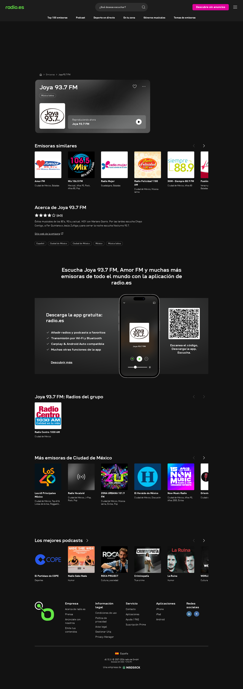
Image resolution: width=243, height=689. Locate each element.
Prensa (69, 614)
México (99, 244)
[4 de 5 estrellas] (49, 215)
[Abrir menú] (235, 7)
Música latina (47, 96)
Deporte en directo (104, 18)
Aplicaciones (132, 614)
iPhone (160, 609)
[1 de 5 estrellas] (37, 215)
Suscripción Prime (136, 624)
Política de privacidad (101, 620)
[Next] (204, 144)
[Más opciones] (144, 86)
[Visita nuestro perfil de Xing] (196, 614)
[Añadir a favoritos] (135, 86)
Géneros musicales (154, 18)
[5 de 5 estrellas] (54, 215)
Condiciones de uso (106, 613)
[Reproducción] (139, 122)
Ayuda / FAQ (132, 619)
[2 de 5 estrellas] (41, 215)
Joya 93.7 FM (80, 124)
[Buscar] (143, 7)
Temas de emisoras (185, 18)
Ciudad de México (58, 244)
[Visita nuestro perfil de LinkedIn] (189, 614)
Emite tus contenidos (71, 630)
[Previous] (193, 144)
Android (160, 619)
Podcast (80, 18)
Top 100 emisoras (57, 18)
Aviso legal (101, 627)
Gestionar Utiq (103, 632)
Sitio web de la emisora (47, 234)
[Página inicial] (40, 74)
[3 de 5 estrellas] (45, 215)
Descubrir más (61, 362)
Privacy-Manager (104, 637)
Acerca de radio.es (75, 609)
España (123, 653)
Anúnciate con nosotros (73, 621)
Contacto (131, 609)
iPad (158, 614)
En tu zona (129, 18)
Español (40, 244)
